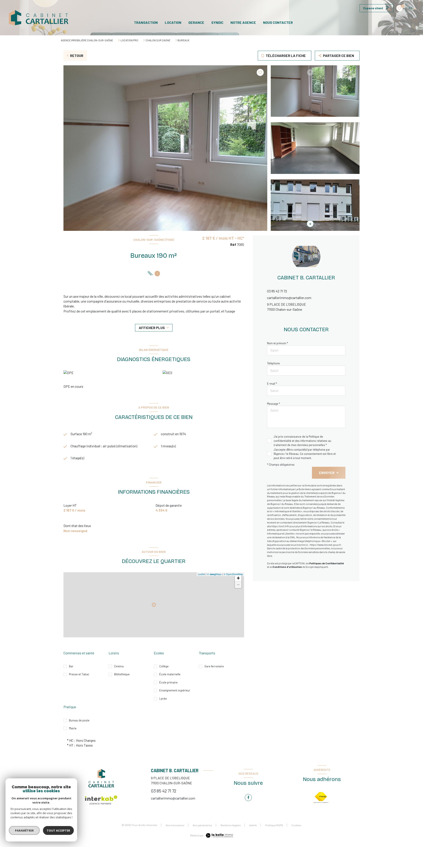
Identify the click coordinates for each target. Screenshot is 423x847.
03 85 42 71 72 (277, 291)
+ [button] (238, 578)
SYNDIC (217, 22)
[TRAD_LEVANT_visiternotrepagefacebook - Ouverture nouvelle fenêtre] (248, 797)
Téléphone (273, 363)
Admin (253, 825)
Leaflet (201, 574)
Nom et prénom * (277, 343)
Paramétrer (24, 830)
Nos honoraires (175, 825)
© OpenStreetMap (233, 574)
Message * (273, 403)
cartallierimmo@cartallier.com (289, 298)
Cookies (296, 825)
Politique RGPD (274, 825)
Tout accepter (58, 830)
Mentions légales (231, 825)
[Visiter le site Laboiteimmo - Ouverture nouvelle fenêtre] (219, 835)
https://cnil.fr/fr (280, 526)
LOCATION (173, 22)
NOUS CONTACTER (278, 22)
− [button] (238, 584)
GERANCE (196, 22)
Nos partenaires (202, 825)
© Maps (214, 574)
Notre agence (243, 22)
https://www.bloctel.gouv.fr (325, 544)
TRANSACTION (146, 22)
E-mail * (272, 383)
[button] (310, 223)
